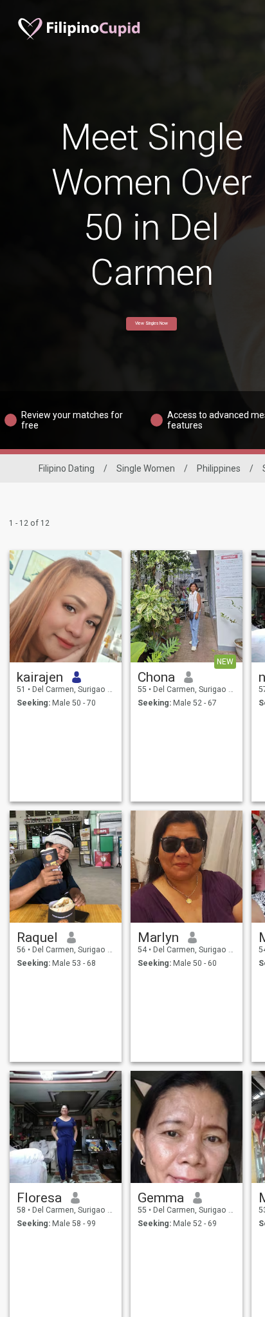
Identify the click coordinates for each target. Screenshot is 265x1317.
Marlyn (158, 937)
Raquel (37, 937)
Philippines (219, 468)
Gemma (161, 1198)
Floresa (39, 1198)
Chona (156, 677)
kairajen (40, 677)
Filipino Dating (67, 468)
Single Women (145, 468)
